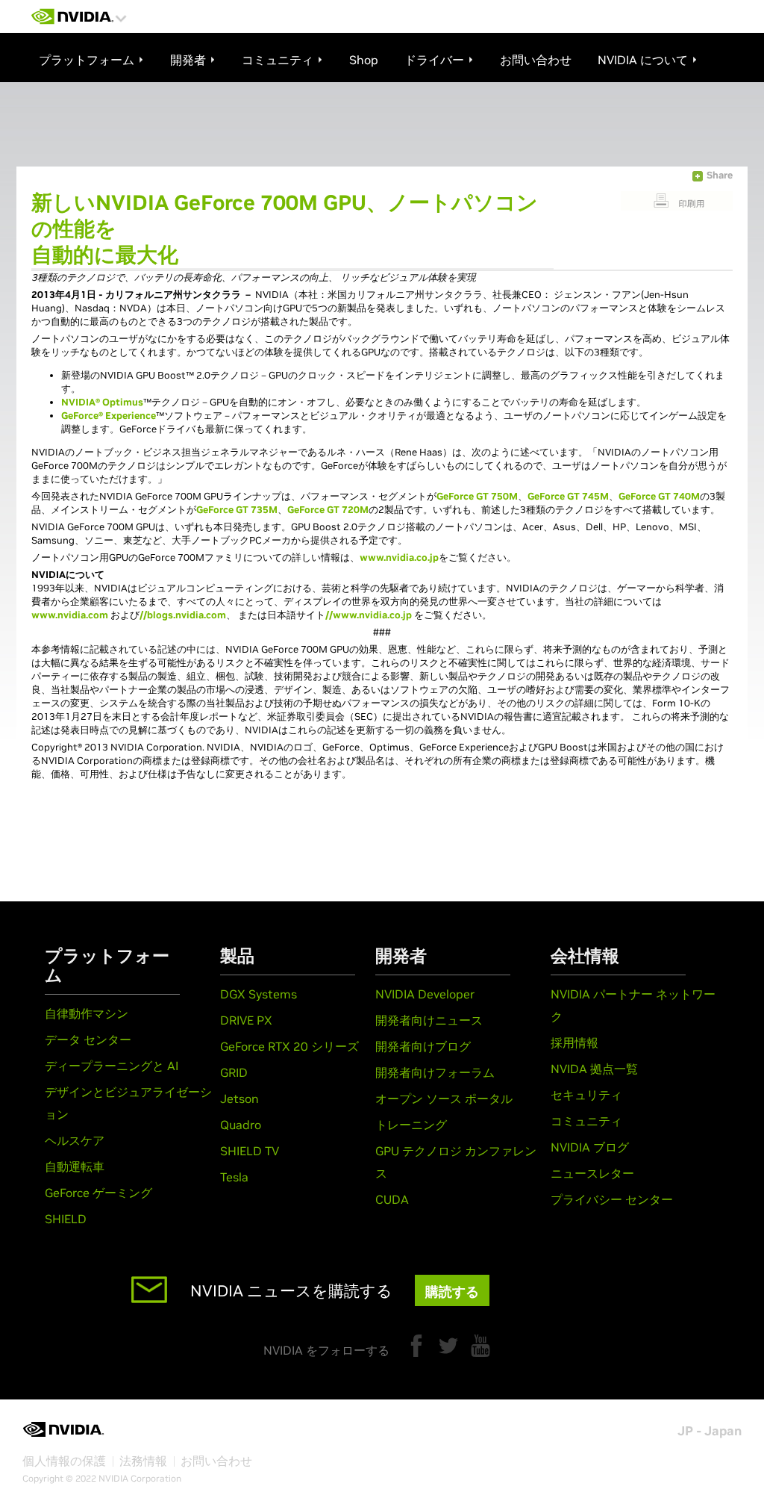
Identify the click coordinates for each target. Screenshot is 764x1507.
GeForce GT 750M (477, 496)
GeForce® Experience (108, 415)
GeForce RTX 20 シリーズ (289, 1046)
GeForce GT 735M (237, 509)
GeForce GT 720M (328, 509)
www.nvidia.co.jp (399, 557)
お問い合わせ (216, 1460)
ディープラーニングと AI (111, 1065)
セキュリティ (586, 1094)
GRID (234, 1072)
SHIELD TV (249, 1150)
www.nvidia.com (69, 615)
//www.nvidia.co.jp (368, 615)
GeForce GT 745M (568, 496)
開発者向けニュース (429, 1020)
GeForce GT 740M (659, 496)
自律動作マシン (86, 1013)
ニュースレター (592, 1173)
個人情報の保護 (64, 1460)
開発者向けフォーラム (435, 1072)
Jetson (239, 1098)
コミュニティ (586, 1120)
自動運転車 (74, 1166)
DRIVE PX (246, 1020)
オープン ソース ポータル (444, 1098)
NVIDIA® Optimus (102, 402)
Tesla (234, 1176)
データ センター (88, 1039)
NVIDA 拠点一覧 (594, 1068)
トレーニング (411, 1124)
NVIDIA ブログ (590, 1147)
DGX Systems (258, 993)
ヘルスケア (74, 1140)
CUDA (392, 1199)
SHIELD (66, 1218)
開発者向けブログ (423, 1046)
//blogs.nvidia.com (183, 615)
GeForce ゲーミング (98, 1192)
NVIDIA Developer (425, 993)
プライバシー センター (612, 1199)
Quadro (240, 1124)
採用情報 (574, 1042)
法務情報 (143, 1460)
